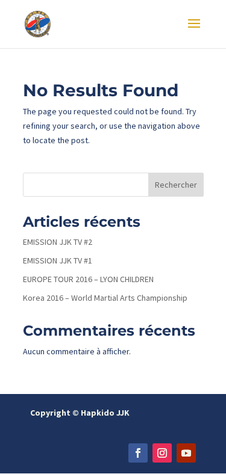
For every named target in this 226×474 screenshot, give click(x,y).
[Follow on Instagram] (162, 453)
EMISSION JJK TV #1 (57, 260)
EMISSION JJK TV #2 (57, 241)
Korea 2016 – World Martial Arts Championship (105, 297)
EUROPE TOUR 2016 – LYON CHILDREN (88, 279)
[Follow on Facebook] (138, 453)
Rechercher (176, 184)
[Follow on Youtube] (186, 453)
